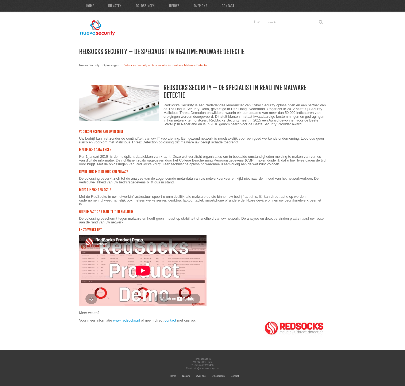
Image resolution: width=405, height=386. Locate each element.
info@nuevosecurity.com (206, 368)
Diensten (115, 6)
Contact (228, 6)
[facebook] (254, 22)
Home (90, 6)
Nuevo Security (89, 65)
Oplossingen (145, 6)
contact (170, 320)
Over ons (200, 6)
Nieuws (174, 6)
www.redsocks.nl (126, 320)
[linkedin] (259, 22)
